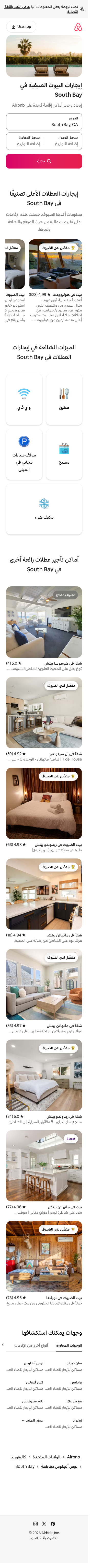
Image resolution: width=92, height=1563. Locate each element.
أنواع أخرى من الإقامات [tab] (31, 1345)
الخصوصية (51, 1538)
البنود (34, 1538)
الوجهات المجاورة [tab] (69, 1345)
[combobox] (44, 125)
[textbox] (63, 144)
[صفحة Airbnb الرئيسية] (78, 27)
